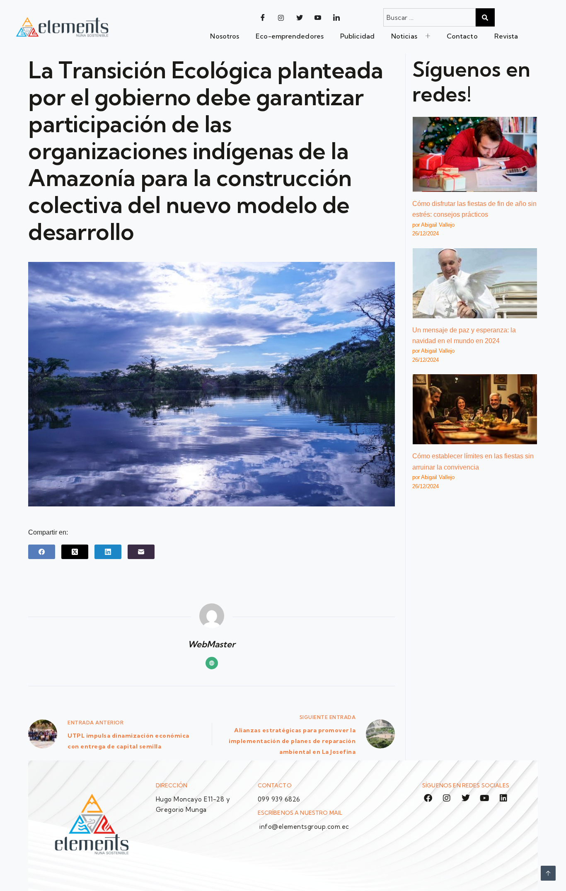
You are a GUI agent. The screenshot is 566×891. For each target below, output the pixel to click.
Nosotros (224, 36)
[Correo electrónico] (141, 552)
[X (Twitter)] (74, 552)
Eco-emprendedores (290, 36)
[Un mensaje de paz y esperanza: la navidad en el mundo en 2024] (475, 283)
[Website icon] (212, 663)
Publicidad (357, 36)
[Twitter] (299, 17)
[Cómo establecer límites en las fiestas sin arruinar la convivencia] (475, 409)
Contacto (462, 36)
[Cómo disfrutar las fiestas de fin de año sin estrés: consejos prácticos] (475, 154)
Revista (506, 36)
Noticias (404, 36)
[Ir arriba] (548, 873)
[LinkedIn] (336, 17)
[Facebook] (262, 17)
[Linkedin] (503, 798)
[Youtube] (318, 17)
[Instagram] (281, 17)
